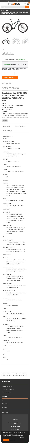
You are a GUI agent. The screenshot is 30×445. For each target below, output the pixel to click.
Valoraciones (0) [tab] (7, 130)
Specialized (9, 109)
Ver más (20, 69)
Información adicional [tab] (20, 126)
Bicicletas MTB (19, 105)
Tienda (6, 10)
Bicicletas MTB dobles (7, 107)
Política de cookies (6, 392)
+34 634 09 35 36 (15, 426)
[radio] (3, 53)
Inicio (2, 10)
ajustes (22, 437)
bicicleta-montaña (22, 373)
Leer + (5, 120)
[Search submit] (27, 7)
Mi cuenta (4, 401)
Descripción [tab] (6, 126)
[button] (26, 19)
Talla (3, 49)
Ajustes (13, 440)
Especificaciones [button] (7, 136)
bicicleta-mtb (4, 375)
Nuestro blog (5, 412)
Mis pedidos (5, 403)
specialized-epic (23, 375)
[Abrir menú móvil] (2, 3)
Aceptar (6, 440)
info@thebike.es (15, 429)
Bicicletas (11, 105)
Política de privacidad (7, 386)
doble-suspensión (13, 375)
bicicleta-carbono (11, 373)
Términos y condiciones (8, 389)
